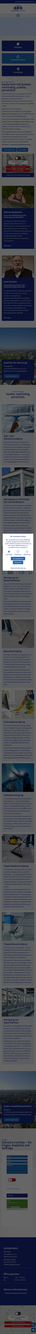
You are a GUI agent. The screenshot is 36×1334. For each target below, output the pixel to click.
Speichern (18, 562)
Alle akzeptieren (18, 559)
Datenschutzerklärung (18, 568)
